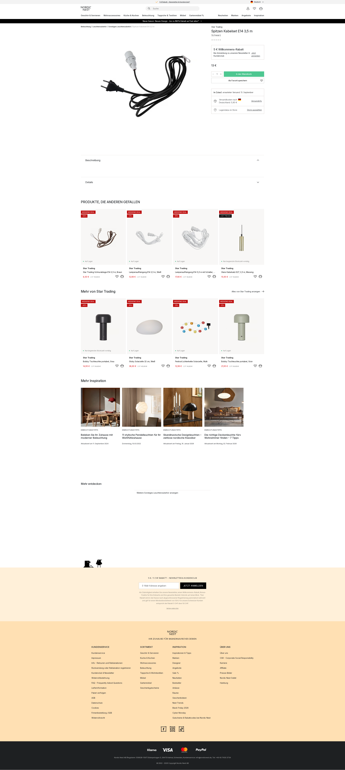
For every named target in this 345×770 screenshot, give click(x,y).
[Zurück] (90, 84)
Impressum (96, 658)
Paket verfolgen (99, 693)
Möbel (183, 15)
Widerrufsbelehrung (100, 678)
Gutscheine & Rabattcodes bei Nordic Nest (191, 718)
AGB (93, 698)
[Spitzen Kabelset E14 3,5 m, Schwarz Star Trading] (145, 84)
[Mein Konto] (248, 8)
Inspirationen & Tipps (181, 653)
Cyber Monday (179, 713)
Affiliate (223, 668)
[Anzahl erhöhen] (221, 74)
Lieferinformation (99, 688)
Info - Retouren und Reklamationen (107, 663)
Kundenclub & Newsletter (103, 673)
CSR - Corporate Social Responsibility (236, 658)
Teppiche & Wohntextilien (151, 673)
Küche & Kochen (131, 15)
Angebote (246, 15)
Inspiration (259, 15)
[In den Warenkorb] (122, 276)
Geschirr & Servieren (90, 15)
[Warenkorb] (261, 8)
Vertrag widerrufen (172, 608)
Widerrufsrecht (98, 718)
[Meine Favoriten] (254, 8)
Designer (176, 663)
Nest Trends (177, 703)
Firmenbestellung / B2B (102, 713)
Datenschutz (97, 703)
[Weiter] (201, 84)
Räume (175, 693)
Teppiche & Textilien (167, 15)
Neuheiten (223, 15)
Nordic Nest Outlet (228, 678)
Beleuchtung (148, 15)
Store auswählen (254, 110)
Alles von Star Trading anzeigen (246, 291)
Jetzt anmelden (255, 54)
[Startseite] (86, 8)
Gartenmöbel (146, 683)
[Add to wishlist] (117, 276)
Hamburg (224, 683)
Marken (234, 15)
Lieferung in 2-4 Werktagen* (174, 2)
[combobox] (257, 2)
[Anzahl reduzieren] (213, 74)
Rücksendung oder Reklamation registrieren (111, 668)
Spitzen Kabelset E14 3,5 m (143, 27)
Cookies (95, 708)
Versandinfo (256, 101)
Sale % (175, 673)
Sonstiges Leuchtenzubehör (119, 27)
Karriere (223, 663)
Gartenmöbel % (196, 15)
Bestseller (176, 683)
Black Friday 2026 (180, 708)
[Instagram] (172, 729)
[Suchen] (149, 8)
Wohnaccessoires (112, 15)
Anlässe (175, 688)
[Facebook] (163, 729)
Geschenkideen (179, 698)
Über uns (224, 653)
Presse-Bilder (226, 673)
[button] (216, 40)
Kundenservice (98, 653)
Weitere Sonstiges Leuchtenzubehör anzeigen (157, 493)
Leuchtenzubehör (100, 27)
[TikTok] (181, 729)
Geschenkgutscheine (149, 688)
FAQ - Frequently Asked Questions (107, 683)
